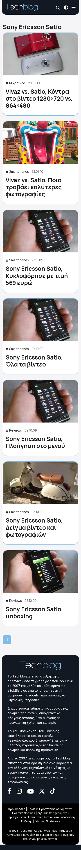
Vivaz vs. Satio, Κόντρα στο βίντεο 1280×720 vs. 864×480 (39, 98)
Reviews (15, 430)
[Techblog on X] (42, 791)
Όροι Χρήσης (16, 809)
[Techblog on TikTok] (52, 791)
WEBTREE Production (58, 830)
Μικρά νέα (17, 83)
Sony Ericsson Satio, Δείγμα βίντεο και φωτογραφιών (34, 527)
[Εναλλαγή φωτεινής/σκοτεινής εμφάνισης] (66, 7)
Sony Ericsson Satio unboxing (33, 612)
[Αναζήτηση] (58, 8)
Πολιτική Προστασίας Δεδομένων (49, 809)
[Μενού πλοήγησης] (74, 7)
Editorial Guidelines (47, 821)
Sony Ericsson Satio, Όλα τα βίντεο (34, 360)
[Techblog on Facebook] (9, 791)
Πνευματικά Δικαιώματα (43, 817)
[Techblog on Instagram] (19, 791)
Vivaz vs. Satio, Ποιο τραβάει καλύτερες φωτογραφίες (34, 187)
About (38, 830)
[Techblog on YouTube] (30, 791)
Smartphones (19, 171)
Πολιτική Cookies (23, 813)
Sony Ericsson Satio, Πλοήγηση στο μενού (35, 442)
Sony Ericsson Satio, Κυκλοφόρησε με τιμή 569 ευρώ (37, 275)
